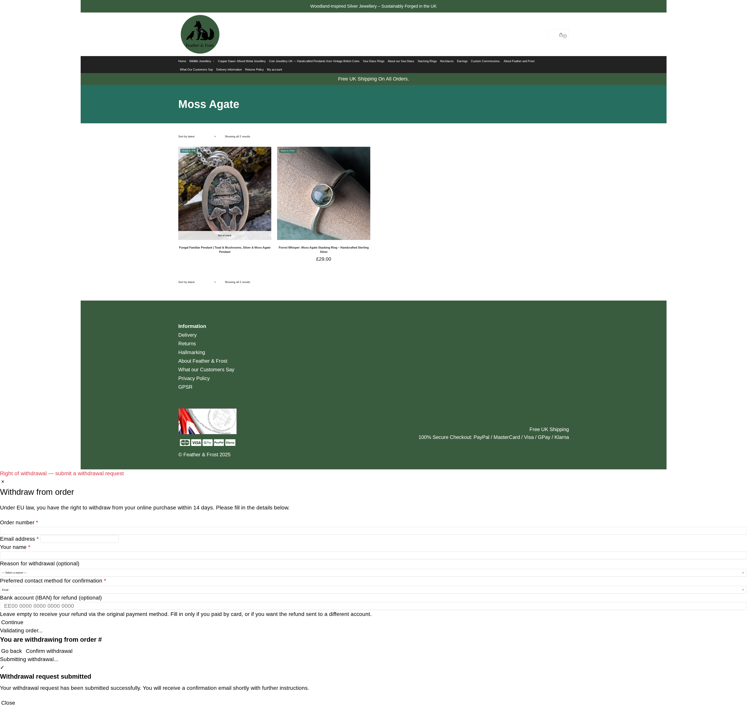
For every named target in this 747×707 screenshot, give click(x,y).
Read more (224, 259)
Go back (11, 651)
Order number (19, 522)
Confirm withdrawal (49, 651)
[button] (558, 34)
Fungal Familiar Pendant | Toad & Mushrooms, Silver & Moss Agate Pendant (224, 250)
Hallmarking (191, 352)
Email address (19, 539)
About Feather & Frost (202, 361)
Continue (12, 622)
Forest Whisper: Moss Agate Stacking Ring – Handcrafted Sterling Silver (324, 250)
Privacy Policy (194, 378)
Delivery (187, 335)
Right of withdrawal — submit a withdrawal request (62, 473)
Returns (187, 343)
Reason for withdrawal (39, 563)
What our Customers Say (206, 369)
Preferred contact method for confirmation (53, 581)
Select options (323, 270)
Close (8, 703)
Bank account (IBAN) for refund (51, 598)
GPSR (185, 387)
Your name (15, 547)
